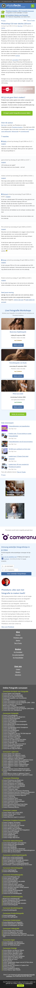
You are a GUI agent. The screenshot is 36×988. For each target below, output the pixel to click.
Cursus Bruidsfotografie (10, 910)
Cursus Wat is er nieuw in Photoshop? (14, 805)
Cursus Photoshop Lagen (10, 789)
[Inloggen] (33, 1)
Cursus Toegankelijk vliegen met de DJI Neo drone (18, 962)
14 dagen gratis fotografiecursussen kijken (16, 113)
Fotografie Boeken (28, 1)
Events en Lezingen (9, 967)
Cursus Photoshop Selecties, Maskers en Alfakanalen (19, 792)
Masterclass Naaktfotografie (18, 332)
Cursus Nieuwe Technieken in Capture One (16, 965)
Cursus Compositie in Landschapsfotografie (16, 863)
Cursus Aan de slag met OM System (13, 741)
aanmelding (15, 60)
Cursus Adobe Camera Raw (11, 787)
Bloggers (18, 672)
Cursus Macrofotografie (10, 847)
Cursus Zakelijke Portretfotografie (13, 890)
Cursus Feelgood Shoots (10, 892)
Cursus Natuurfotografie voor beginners (14, 843)
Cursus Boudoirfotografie (10, 880)
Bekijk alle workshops (18, 414)
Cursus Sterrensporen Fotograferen (13, 861)
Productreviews (7, 961)
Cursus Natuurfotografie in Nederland (14, 849)
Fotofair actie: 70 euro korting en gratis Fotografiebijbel (20, 435)
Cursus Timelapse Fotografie (11, 738)
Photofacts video (18, 637)
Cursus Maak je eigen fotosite (11, 970)
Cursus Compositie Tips (10, 742)
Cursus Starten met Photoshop (12, 781)
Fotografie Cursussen (7, 1)
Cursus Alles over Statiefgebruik (12, 710)
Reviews (18, 635)
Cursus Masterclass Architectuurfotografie (15, 724)
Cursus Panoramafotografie (11, 730)
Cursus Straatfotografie (9, 720)
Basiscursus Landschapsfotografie (13, 858)
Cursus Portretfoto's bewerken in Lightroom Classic (18, 760)
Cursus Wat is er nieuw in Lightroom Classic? (16, 773)
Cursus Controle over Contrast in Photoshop (16, 790)
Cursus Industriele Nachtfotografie (13, 745)
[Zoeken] (32, 6)
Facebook (6, 559)
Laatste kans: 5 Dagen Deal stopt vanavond (18, 457)
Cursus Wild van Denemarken (12, 852)
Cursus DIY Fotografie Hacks (11, 747)
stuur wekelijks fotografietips (16, 574)
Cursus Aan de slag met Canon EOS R (14, 744)
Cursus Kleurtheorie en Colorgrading (14, 784)
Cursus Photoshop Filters (10, 798)
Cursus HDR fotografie (9, 729)
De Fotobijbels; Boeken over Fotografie (16, 15)
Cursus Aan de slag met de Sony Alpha (14, 739)
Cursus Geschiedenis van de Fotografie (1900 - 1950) (19, 702)
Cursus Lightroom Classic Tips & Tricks (14, 763)
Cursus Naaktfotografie (9, 889)
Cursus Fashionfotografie (10, 904)
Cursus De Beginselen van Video (13, 932)
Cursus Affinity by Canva (10, 959)
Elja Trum (20, 26)
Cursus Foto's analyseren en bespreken (14, 721)
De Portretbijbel (18, 652)
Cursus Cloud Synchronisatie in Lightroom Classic (18, 775)
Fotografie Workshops (18, 1)
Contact (18, 669)
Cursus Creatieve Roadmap (11, 827)
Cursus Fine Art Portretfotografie (12, 893)
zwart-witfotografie (6, 131)
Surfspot (17, 55)
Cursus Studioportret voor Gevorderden (14, 900)
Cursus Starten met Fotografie (12, 693)
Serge (4, 260)
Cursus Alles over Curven (10, 802)
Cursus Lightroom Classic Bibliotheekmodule (16, 769)
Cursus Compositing (9, 796)
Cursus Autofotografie (9, 915)
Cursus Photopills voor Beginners (13, 942)
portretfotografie (24, 131)
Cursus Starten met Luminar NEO (13, 812)
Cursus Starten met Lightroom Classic (14, 755)
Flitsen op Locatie (18, 393)
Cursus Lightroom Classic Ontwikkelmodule (16, 761)
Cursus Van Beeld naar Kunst (11, 824)
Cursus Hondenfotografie (10, 871)
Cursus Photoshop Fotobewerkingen (14, 801)
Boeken (18, 640)
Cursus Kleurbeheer (9, 726)
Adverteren (18, 675)
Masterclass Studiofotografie (11, 898)
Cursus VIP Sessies (9, 964)
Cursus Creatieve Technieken (11, 822)
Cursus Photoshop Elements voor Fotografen (16, 793)
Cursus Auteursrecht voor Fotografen (14, 956)
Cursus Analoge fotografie (10, 833)
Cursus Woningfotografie (10, 917)
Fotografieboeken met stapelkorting (19, 426)
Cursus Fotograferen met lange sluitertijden (15, 860)
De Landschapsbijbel (18, 655)
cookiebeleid (28, 983)
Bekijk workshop (18, 345)
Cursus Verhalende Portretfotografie (13, 886)
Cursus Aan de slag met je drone (12, 955)
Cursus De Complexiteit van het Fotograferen (16, 830)
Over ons (18, 666)
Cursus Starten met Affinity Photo (12, 958)
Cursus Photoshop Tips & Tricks (12, 799)
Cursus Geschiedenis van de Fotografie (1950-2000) (18, 708)
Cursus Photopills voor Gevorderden (13, 943)
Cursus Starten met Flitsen (11, 878)
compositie (31, 129)
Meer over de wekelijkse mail (9, 556)
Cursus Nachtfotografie (9, 732)
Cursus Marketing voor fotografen (13, 922)
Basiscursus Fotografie (9, 705)
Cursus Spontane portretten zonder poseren (16, 887)
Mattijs (5, 141)
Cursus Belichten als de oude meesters (14, 903)
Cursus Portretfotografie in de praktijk (14, 881)
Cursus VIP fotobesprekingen (11, 945)
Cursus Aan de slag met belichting (13, 696)
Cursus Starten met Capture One (12, 952)
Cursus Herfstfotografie (9, 846)
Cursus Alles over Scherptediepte (13, 695)
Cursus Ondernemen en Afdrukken (13, 923)
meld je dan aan (18, 299)
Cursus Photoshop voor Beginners (13, 780)
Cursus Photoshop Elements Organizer (14, 795)
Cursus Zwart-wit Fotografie (11, 831)
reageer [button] (3, 144)
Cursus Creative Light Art (10, 836)
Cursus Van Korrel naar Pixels (12, 736)
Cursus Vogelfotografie (9, 870)
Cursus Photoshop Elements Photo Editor (15, 804)
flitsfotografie (15, 131)
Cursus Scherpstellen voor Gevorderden (15, 698)
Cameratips (6, 699)
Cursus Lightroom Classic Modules (13, 758)
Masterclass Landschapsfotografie (13, 857)
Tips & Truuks (18, 643)
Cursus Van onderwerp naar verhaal (13, 825)
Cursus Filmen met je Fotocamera (13, 930)
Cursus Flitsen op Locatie (10, 883)
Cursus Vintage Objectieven (11, 837)
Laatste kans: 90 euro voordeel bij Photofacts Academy (19, 466)
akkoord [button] (20, 985)
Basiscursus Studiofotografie (11, 901)
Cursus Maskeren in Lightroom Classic (14, 757)
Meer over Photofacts (8, 627)
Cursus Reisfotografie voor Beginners (14, 717)
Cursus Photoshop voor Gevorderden (14, 786)
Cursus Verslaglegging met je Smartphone (15, 727)
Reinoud (5, 194)
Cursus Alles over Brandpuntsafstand (14, 707)
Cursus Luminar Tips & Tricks (11, 814)
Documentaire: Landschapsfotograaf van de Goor (17, 864)
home (4, 20)
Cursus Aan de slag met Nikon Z (12, 748)
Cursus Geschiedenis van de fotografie (14, 701)
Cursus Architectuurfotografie (11, 718)
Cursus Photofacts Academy (11, 968)
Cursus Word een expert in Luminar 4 (14, 817)
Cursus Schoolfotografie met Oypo (13, 925)
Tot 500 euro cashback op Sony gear (19, 449)
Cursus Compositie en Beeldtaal (12, 704)
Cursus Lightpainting (9, 834)
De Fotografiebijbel (18, 657)
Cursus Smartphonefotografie (11, 735)
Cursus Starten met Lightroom (12, 754)
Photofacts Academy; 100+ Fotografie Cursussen (20, 11)
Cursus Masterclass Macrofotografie (13, 844)
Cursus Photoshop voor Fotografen (13, 783)
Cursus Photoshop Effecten (11, 807)
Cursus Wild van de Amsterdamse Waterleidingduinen (19, 850)
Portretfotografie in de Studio (18, 363)
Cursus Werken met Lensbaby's (12, 828)
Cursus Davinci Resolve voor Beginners (15, 933)
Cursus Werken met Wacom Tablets (13, 950)
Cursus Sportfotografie (9, 723)
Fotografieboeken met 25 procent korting (21, 441)
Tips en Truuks (31, 20)
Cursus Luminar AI (8, 815)
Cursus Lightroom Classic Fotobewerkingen (16, 764)
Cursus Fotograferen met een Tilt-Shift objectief (17, 733)
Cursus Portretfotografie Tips (11, 877)
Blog (18, 632)
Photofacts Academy (17, 127)
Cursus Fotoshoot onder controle (12, 884)
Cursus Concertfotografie (10, 715)
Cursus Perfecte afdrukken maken (13, 953)
